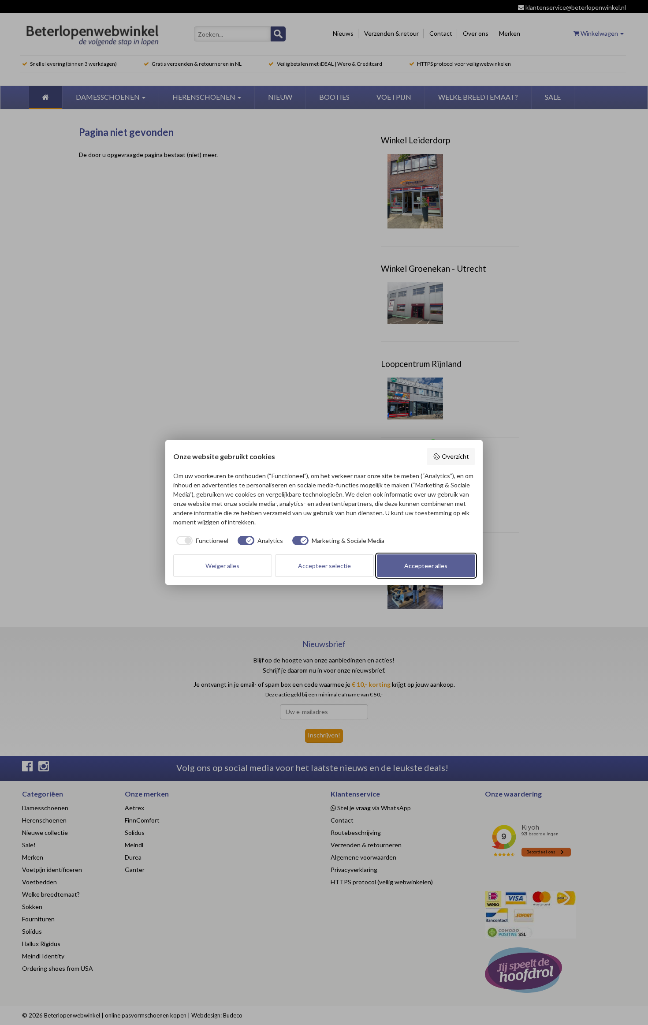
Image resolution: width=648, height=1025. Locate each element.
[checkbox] (201, 541)
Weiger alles (222, 565)
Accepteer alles (425, 565)
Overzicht (455, 456)
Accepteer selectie (324, 565)
